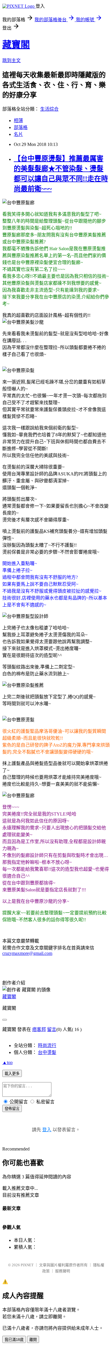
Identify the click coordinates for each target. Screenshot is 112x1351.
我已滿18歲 (14, 1339)
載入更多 (12, 1073)
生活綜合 (49, 109)
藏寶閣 (16, 44)
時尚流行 (47, 1045)
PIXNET (27, 1265)
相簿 (18, 120)
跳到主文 (11, 60)
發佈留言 (12, 1109)
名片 (18, 134)
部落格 (21, 127)
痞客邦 (39, 1029)
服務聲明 (62, 1271)
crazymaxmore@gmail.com (27, 953)
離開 (33, 1339)
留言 (51, 1029)
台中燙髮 (47, 1052)
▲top (7, 1062)
